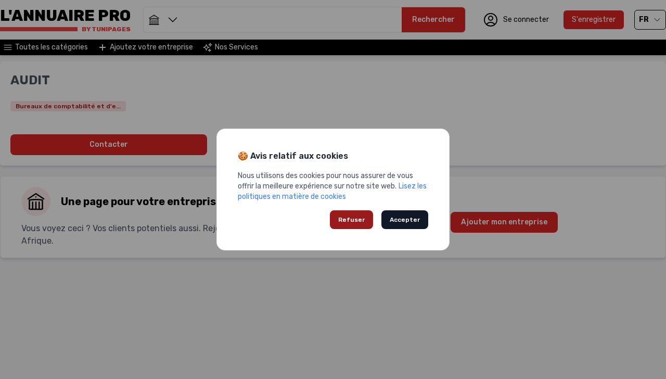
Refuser (351, 219)
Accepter (405, 219)
